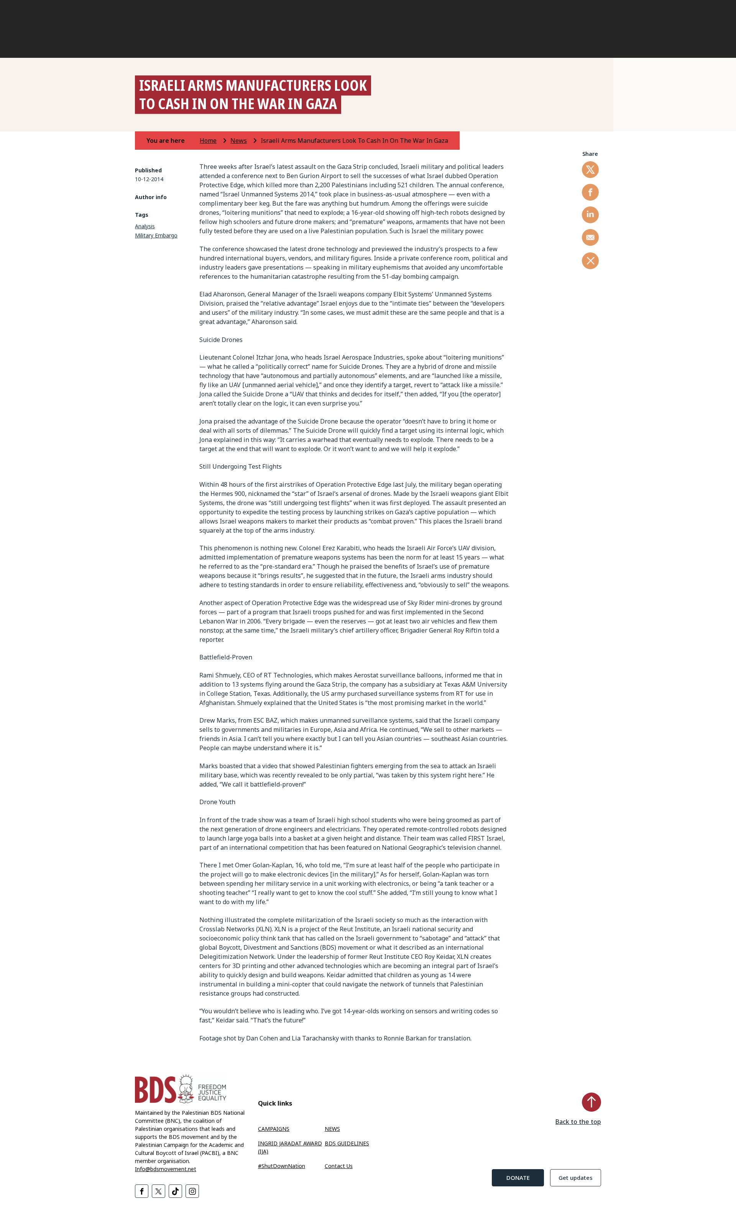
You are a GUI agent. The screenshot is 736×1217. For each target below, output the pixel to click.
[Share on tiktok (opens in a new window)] (175, 1191)
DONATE (518, 1177)
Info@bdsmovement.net (165, 1169)
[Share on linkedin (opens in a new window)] (590, 214)
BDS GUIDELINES (347, 1143)
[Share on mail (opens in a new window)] (590, 237)
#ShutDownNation (281, 1166)
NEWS (332, 1128)
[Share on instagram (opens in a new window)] (192, 1191)
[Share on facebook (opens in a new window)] (590, 192)
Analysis (145, 226)
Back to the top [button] (578, 1121)
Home (208, 140)
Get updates (576, 1177)
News (238, 140)
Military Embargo (156, 235)
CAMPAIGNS (273, 1128)
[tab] (172, 140)
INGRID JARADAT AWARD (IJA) (290, 1147)
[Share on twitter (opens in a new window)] (590, 169)
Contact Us (339, 1166)
